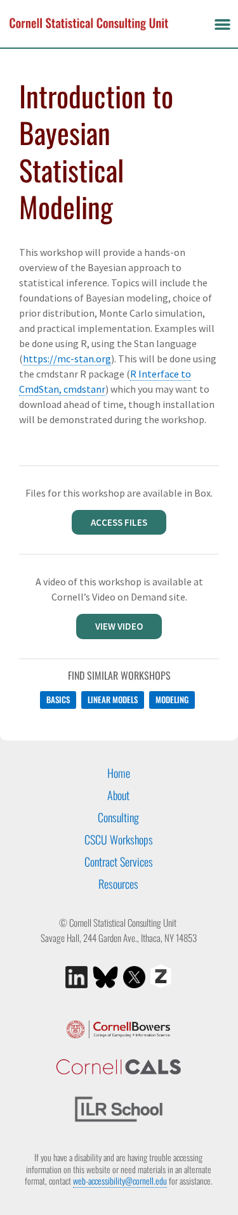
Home (118, 773)
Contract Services (118, 861)
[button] (222, 24)
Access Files (119, 522)
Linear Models (113, 699)
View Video (119, 626)
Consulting (118, 817)
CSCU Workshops (118, 839)
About (118, 795)
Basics (58, 699)
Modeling (171, 699)
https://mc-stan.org (67, 358)
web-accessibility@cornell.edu (120, 1180)
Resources (118, 883)
